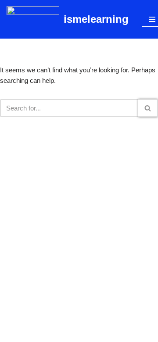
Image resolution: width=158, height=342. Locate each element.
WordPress (107, 333)
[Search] (148, 108)
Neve (42, 333)
